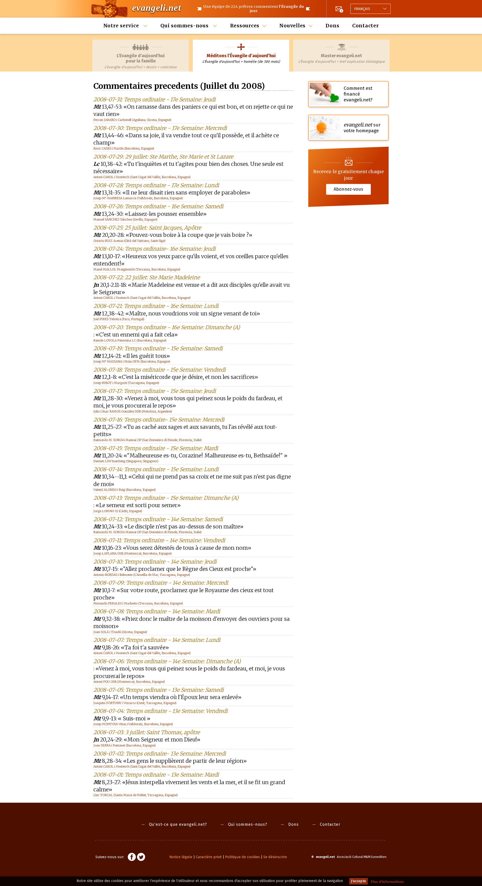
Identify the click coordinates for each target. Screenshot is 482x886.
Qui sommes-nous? (247, 824)
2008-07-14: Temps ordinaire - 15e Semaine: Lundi (156, 469)
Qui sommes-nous (185, 26)
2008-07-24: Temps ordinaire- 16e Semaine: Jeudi (154, 248)
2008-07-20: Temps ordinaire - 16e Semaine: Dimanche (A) (166, 327)
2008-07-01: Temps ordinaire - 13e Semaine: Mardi (156, 774)
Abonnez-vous (348, 189)
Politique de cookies (242, 857)
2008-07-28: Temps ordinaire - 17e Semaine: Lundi (156, 185)
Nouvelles (292, 26)
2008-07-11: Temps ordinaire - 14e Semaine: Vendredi (159, 540)
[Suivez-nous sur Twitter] (141, 857)
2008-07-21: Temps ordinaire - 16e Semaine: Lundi (156, 306)
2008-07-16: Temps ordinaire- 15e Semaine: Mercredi (158, 419)
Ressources (245, 26)
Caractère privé (209, 857)
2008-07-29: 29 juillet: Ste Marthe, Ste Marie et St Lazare (163, 156)
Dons (332, 26)
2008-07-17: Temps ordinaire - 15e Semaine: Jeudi (154, 391)
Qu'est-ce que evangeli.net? (178, 824)
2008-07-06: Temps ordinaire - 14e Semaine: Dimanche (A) (167, 661)
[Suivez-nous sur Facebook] (132, 857)
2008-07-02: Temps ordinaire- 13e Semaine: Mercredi (159, 753)
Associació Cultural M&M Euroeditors (362, 857)
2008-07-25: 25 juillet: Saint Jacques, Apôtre (147, 227)
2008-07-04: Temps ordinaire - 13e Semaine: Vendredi (160, 711)
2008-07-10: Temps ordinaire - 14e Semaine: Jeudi (155, 561)
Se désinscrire (275, 857)
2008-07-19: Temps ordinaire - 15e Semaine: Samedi (158, 348)
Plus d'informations (387, 882)
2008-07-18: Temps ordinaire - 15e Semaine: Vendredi (159, 369)
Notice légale (180, 857)
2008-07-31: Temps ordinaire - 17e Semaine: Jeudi (154, 99)
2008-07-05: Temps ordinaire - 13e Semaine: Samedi (158, 690)
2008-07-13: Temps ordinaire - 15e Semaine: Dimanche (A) (165, 498)
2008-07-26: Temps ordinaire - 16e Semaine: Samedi (158, 206)
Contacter (365, 26)
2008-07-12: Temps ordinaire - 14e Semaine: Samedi (158, 519)
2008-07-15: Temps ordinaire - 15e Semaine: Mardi (155, 448)
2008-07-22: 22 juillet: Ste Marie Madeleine (146, 277)
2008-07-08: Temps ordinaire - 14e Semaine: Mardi (156, 611)
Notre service (122, 26)
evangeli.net (156, 8)
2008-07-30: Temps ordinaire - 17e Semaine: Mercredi (160, 128)
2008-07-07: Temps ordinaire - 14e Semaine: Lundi (156, 640)
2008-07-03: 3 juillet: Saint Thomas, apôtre (146, 732)
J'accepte (358, 881)
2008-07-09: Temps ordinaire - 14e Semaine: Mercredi (160, 582)
